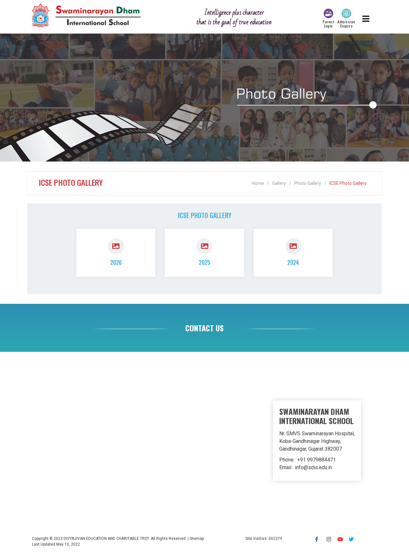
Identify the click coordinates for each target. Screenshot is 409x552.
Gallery (279, 183)
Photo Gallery (307, 183)
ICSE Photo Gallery (348, 183)
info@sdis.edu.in (313, 467)
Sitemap (196, 538)
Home (258, 183)
